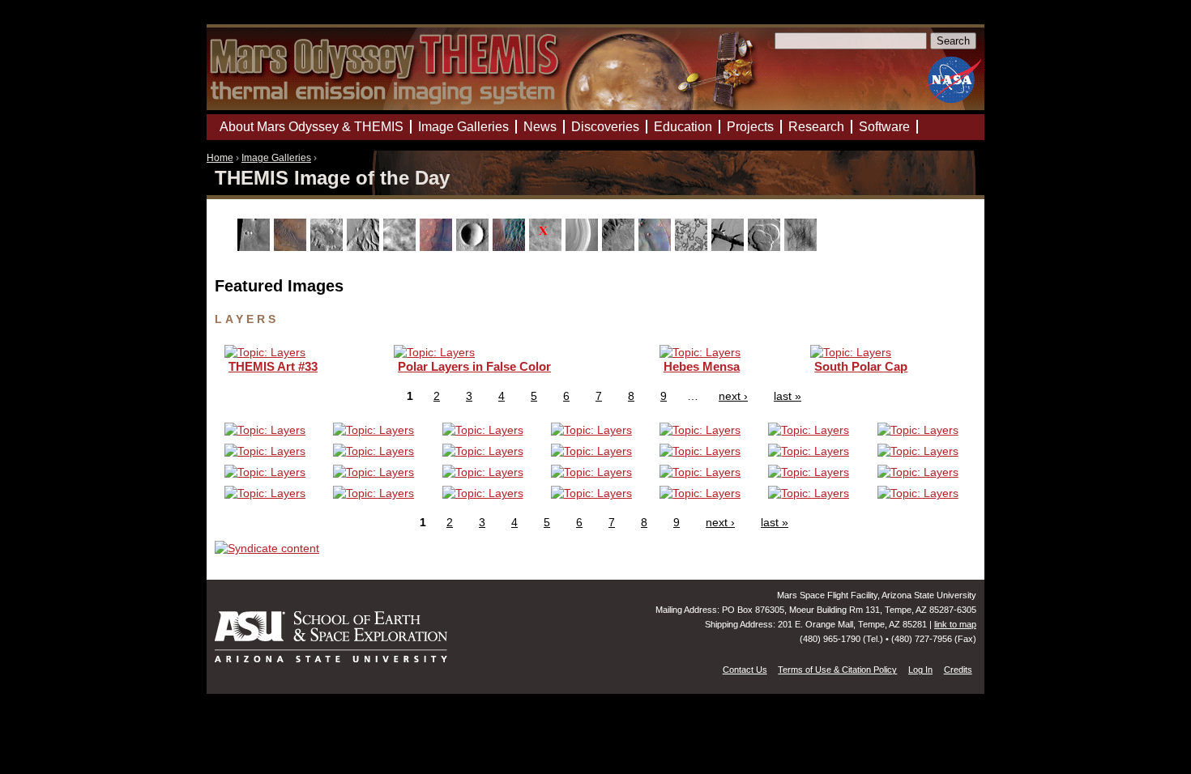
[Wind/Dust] (802, 246)
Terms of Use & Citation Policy (837, 669)
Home (220, 158)
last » (787, 395)
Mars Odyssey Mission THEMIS (253, 19)
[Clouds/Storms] (401, 246)
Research (816, 127)
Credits (958, 669)
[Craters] (474, 246)
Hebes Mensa (702, 366)
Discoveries (605, 127)
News (540, 127)
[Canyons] (328, 246)
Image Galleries (276, 158)
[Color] (438, 246)
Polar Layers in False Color (474, 366)
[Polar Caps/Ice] (693, 246)
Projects (750, 127)
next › (733, 395)
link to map (955, 624)
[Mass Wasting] (620, 246)
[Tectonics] (729, 246)
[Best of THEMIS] (292, 246)
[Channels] (365, 246)
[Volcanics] (766, 246)
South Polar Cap (860, 366)
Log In (920, 669)
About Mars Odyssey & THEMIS (311, 127)
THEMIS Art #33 (273, 366)
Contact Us (745, 669)
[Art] (255, 246)
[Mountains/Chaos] (656, 246)
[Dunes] (511, 246)
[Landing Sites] (547, 246)
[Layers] (584, 246)
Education (683, 127)
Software (884, 127)
